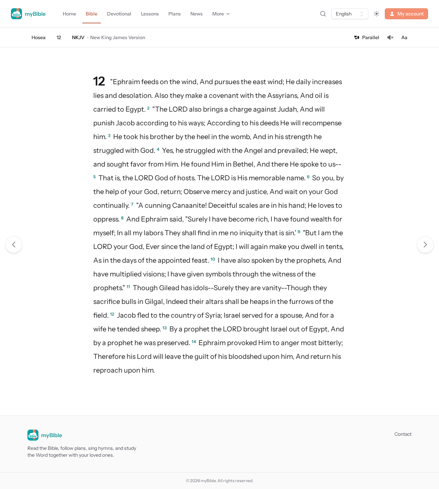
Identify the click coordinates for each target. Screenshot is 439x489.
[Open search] (323, 13)
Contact (403, 434)
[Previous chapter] (13, 244)
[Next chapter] (425, 244)
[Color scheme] (376, 13)
